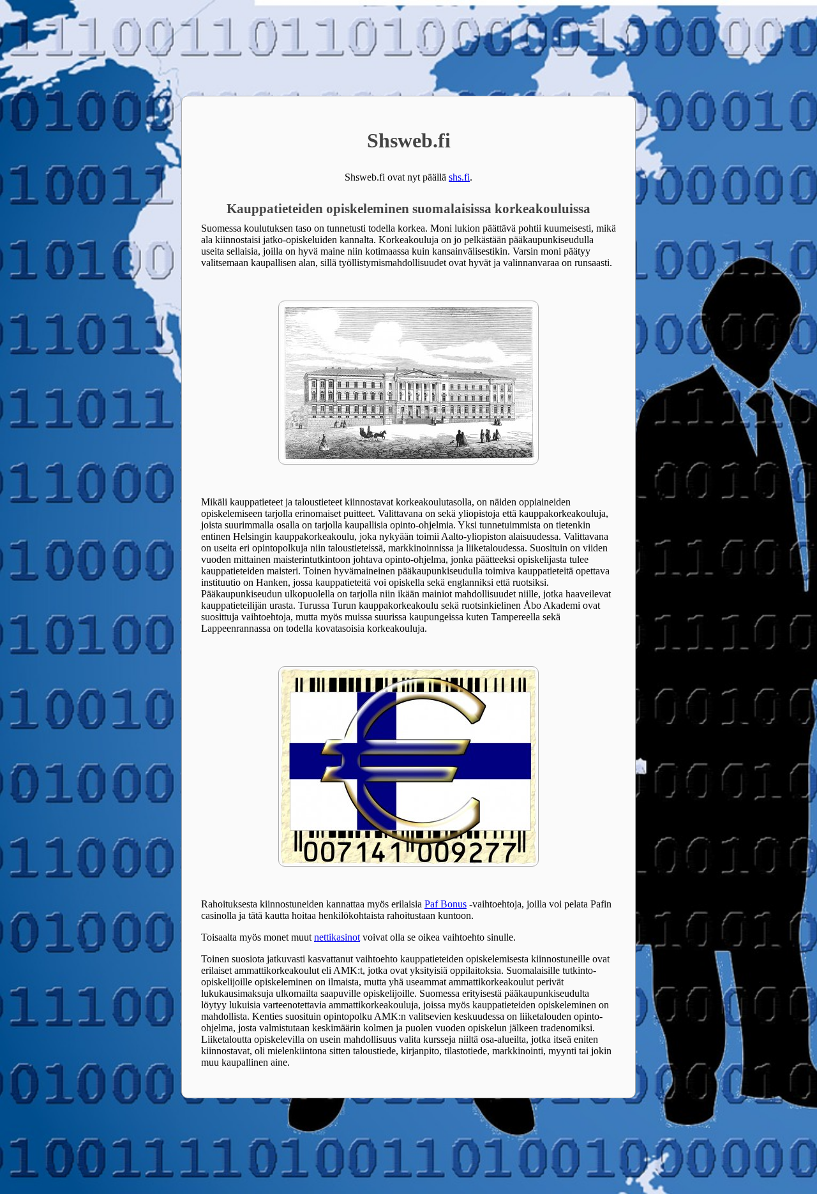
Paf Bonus (445, 904)
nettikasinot (337, 937)
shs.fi (459, 177)
